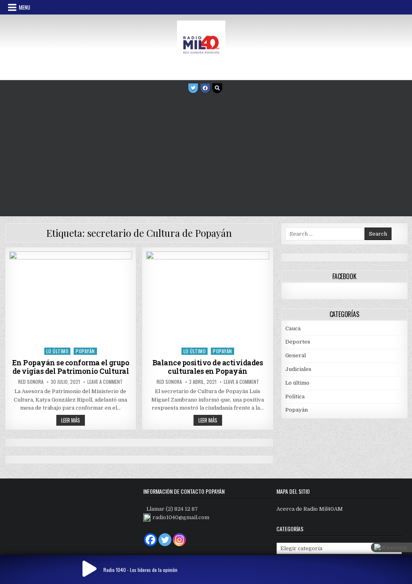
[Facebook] (205, 88)
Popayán (85, 351)
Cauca (293, 328)
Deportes (297, 342)
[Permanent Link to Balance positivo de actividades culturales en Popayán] (207, 297)
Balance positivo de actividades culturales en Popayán (207, 367)
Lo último (57, 351)
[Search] (217, 88)
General (295, 355)
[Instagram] (179, 539)
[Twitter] (193, 88)
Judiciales (298, 369)
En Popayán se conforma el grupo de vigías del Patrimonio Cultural (71, 367)
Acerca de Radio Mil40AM (309, 509)
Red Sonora (30, 381)
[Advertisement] (206, 155)
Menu (24, 7)
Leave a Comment (105, 381)
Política (295, 396)
